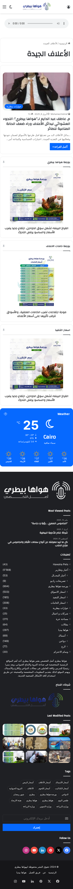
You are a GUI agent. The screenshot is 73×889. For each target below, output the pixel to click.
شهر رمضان (18, 794)
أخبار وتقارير (61, 569)
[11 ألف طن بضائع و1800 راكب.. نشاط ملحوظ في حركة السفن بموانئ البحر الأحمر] (59, 743)
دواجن (62, 640)
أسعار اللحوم (44, 788)
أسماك (62, 635)
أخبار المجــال (59, 575)
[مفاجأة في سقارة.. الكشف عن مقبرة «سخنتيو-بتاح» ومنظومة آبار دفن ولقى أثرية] (36, 743)
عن (44, 872)
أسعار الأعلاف (44, 782)
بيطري (32, 794)
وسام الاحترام (61, 651)
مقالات (64, 624)
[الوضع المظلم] (10, 8)
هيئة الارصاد (16, 800)
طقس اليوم (63, 800)
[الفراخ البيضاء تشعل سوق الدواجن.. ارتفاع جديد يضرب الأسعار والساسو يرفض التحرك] (59, 730)
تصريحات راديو (58, 580)
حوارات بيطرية (60, 608)
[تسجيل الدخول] (68, 8)
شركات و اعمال (60, 613)
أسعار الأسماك (61, 782)
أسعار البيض (28, 782)
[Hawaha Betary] (36, 6)
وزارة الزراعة (29, 806)
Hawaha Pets (60, 564)
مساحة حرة (62, 619)
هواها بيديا (63, 630)
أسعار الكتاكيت (61, 788)
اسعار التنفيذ (59, 597)
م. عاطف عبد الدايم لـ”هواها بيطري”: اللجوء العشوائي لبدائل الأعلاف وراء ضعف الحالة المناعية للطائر (36, 124)
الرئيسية (63, 43)
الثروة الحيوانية (15, 788)
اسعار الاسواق (58, 591)
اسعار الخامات (58, 602)
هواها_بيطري (47, 800)
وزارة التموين (45, 806)
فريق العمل (34, 872)
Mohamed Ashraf (59, 114)
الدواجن (65, 794)
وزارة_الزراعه (62, 806)
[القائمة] (4, 8)
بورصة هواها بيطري (58, 586)
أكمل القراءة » (60, 146)
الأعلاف (30, 788)
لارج (63, 646)
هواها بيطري (31, 800)
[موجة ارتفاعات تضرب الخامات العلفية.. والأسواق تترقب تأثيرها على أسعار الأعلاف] (13, 730)
